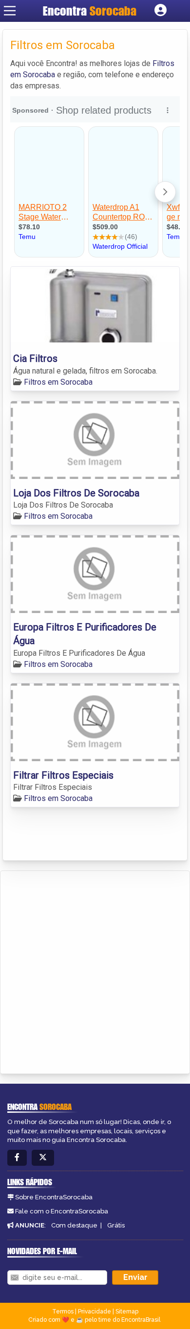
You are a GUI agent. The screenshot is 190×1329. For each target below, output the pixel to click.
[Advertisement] (95, 970)
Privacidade (94, 1311)
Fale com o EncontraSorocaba (61, 1211)
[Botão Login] (160, 10)
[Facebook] (17, 1158)
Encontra (89, 10)
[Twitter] (43, 1158)
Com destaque (74, 1225)
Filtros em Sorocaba (58, 382)
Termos (63, 1311)
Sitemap (126, 1311)
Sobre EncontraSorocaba (54, 1197)
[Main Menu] (9, 10)
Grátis (116, 1225)
